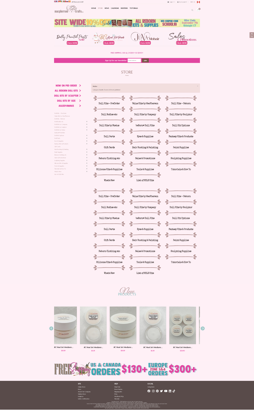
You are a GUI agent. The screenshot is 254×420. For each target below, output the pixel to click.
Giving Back (151, 387)
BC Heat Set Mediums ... (67, 347)
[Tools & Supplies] (145, 164)
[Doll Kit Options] (181, 120)
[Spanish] (69, 1)
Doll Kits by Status (59, 130)
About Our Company (84, 392)
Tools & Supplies (59, 166)
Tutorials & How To (60, 169)
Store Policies (118, 389)
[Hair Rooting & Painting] (145, 142)
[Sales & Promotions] (145, 153)
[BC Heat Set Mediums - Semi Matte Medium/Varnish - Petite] (127, 325)
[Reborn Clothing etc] (109, 153)
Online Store (81, 387)
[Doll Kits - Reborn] (181, 98)
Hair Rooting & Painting (61, 149)
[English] (55, 1)
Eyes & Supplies (58, 141)
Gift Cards (57, 146)
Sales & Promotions (60, 158)
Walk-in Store (82, 394)
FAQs (115, 394)
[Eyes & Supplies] (145, 131)
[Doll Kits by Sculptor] (181, 109)
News (79, 389)
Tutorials (116, 399)
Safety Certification (83, 399)
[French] (57, 1)
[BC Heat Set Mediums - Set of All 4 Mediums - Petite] (156, 325)
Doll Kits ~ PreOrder (60, 113)
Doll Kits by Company (60, 124)
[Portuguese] (65, 1)
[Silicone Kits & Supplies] (109, 164)
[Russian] (67, 1)
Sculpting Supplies (59, 160)
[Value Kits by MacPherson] (145, 98)
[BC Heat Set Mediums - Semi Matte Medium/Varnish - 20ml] (97, 325)
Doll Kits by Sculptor (60, 127)
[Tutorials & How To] (181, 164)
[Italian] (62, 1)
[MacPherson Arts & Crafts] (69, 11)
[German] (60, 1)
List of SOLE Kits (59, 174)
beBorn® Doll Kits (59, 133)
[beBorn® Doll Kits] (145, 120)
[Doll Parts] (109, 131)
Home (127, 75)
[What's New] (109, 175)
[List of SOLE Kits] (145, 175)
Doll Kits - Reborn (59, 119)
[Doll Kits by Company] (145, 109)
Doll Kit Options (59, 135)
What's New (57, 171)
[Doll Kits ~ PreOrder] (109, 98)
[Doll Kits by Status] (109, 120)
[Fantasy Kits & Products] (181, 131)
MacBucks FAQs (119, 396)
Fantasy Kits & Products (61, 144)
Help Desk (117, 387)
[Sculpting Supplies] (181, 153)
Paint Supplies (58, 152)
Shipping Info (118, 392)
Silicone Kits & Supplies (61, 163)
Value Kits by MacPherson (62, 116)
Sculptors (80, 396)
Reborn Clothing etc (60, 155)
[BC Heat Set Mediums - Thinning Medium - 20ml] (186, 325)
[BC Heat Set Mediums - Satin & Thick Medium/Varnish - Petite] (67, 325)
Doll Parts (57, 138)
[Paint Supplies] (181, 142)
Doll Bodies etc (58, 121)
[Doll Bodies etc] (109, 109)
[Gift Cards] (109, 142)
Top (252, 36)
